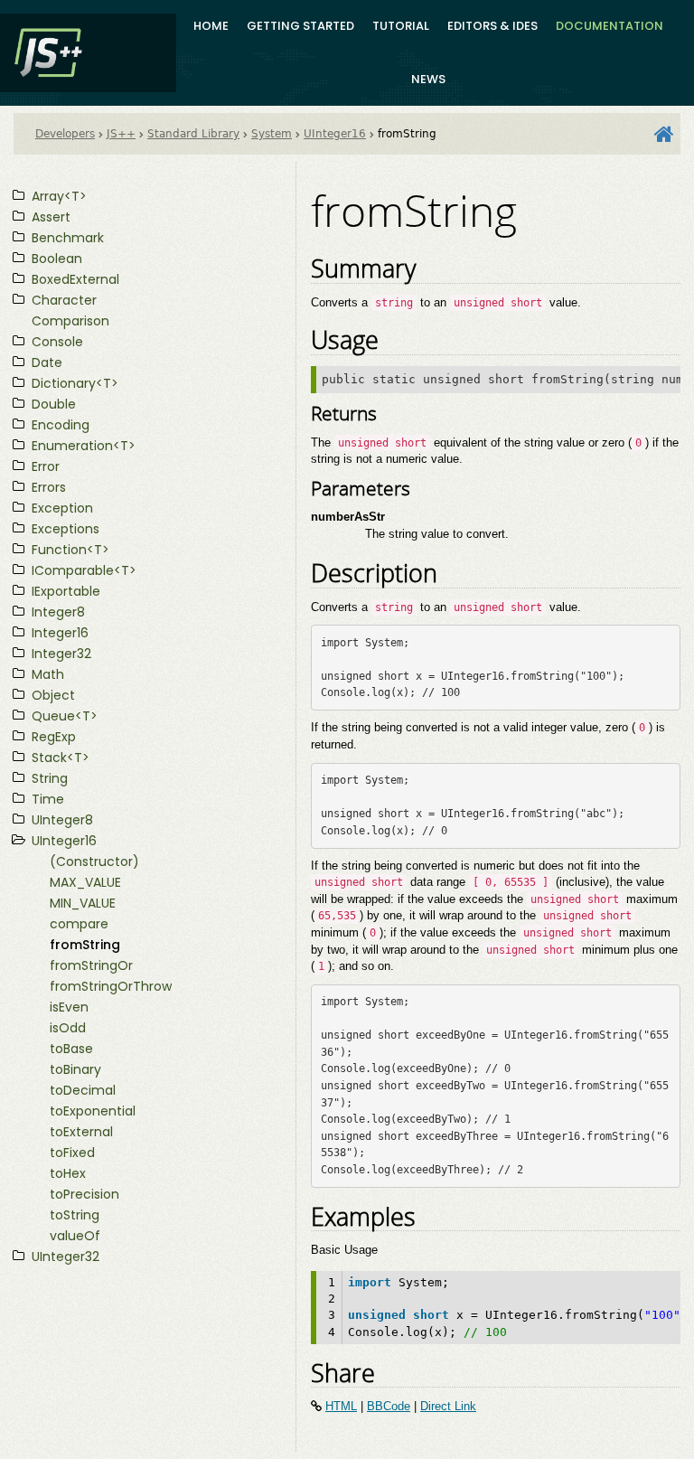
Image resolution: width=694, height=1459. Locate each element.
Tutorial (400, 25)
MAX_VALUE (85, 882)
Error (46, 466)
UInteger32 (65, 1256)
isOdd (68, 1028)
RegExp (54, 737)
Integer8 (58, 612)
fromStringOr (91, 965)
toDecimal (83, 1090)
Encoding (60, 425)
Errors (49, 487)
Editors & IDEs (492, 25)
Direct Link (448, 1406)
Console (57, 342)
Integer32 (61, 654)
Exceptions (65, 529)
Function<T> (70, 550)
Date (47, 362)
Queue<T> (65, 716)
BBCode (388, 1406)
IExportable (66, 591)
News (428, 79)
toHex (68, 1173)
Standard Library (193, 133)
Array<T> (59, 196)
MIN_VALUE (83, 903)
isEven (69, 1007)
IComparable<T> (84, 570)
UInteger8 (62, 820)
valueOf (75, 1236)
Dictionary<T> (75, 383)
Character (64, 300)
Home (211, 25)
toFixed (72, 1153)
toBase (71, 1049)
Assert (51, 217)
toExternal (81, 1132)
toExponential (93, 1111)
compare (79, 924)
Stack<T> (60, 757)
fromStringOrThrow (111, 986)
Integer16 (60, 633)
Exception (62, 508)
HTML (341, 1406)
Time (48, 799)
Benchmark (68, 238)
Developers (65, 133)
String (50, 778)
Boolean (57, 258)
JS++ (121, 133)
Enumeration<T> (84, 446)
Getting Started (300, 25)
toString (74, 1215)
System (271, 133)
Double (54, 404)
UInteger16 (335, 133)
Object (53, 695)
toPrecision (84, 1194)
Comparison (70, 321)
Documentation (609, 25)
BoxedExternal (75, 279)
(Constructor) (94, 861)
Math (48, 674)
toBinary (75, 1069)
